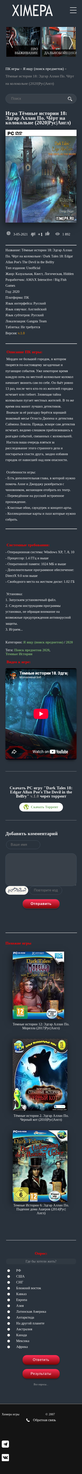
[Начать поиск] (70, 99)
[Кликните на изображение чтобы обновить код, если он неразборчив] (16, 890)
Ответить (41, 1360)
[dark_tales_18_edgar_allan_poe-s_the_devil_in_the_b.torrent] (41, 807)
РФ (18, 1270)
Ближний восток (28, 1288)
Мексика (22, 1341)
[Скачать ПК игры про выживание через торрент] (23, 42)
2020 (69, 642)
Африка (22, 1347)
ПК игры (12, 69)
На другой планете (30, 1323)
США (20, 1276)
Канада (21, 1335)
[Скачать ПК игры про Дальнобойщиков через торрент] (59, 42)
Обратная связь (44, 1420)
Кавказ (21, 1294)
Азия (20, 1305)
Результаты (41, 1374)
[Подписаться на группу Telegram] (5, 1445)
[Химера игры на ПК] (32, 9)
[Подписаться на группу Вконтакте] (5, 1458)
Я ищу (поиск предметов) (43, 69)
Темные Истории (18, 654)
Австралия (24, 1329)
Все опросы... (41, 1384)
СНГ (19, 1282)
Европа (21, 1300)
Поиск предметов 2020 (31, 650)
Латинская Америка (31, 1311)
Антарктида (25, 1317)
